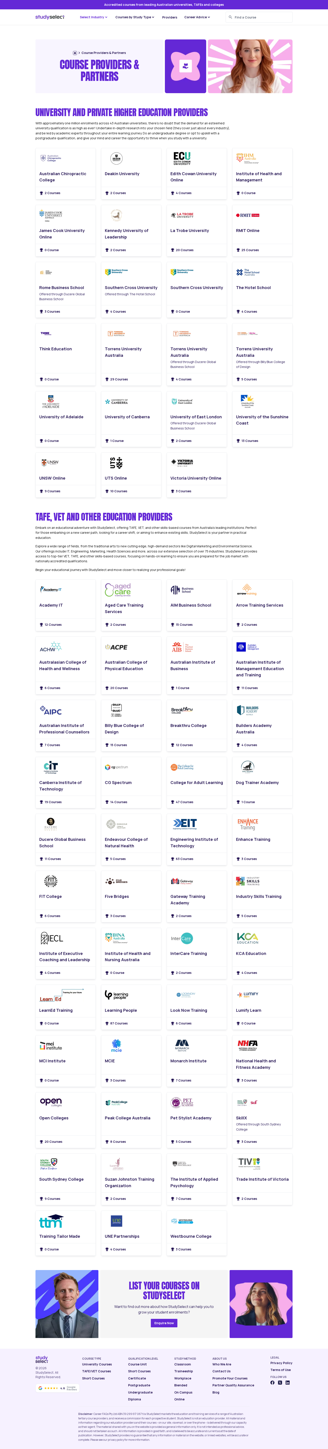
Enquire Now (164, 1323)
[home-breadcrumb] (75, 53)
